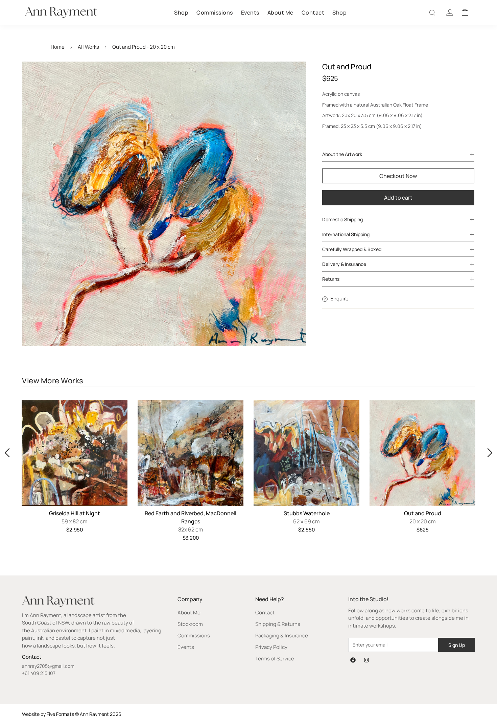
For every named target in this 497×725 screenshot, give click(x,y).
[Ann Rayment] (61, 12)
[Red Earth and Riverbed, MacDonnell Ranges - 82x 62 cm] (190, 453)
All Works (88, 46)
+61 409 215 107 (38, 673)
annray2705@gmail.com (48, 666)
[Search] (433, 12)
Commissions (214, 12)
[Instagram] (366, 660)
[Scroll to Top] (484, 688)
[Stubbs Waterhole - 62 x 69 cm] (306, 453)
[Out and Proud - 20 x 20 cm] (422, 453)
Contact (313, 12)
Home (58, 46)
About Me (280, 12)
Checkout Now (398, 176)
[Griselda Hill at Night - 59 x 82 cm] (74, 453)
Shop (181, 12)
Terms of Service (274, 658)
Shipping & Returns (277, 624)
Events (250, 12)
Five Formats (60, 714)
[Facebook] (353, 660)
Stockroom (190, 624)
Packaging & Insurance (281, 635)
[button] (465, 12)
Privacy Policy (271, 647)
